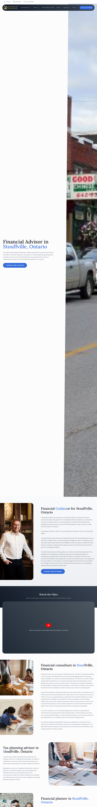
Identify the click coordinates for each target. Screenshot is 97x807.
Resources (66, 7)
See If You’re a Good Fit (86, 7)
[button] (93, 803)
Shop (74, 7)
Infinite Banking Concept (47, 7)
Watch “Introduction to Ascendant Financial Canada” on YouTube (48, 630)
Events (58, 7)
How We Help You (25, 7)
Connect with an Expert (15, 265)
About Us (35, 7)
